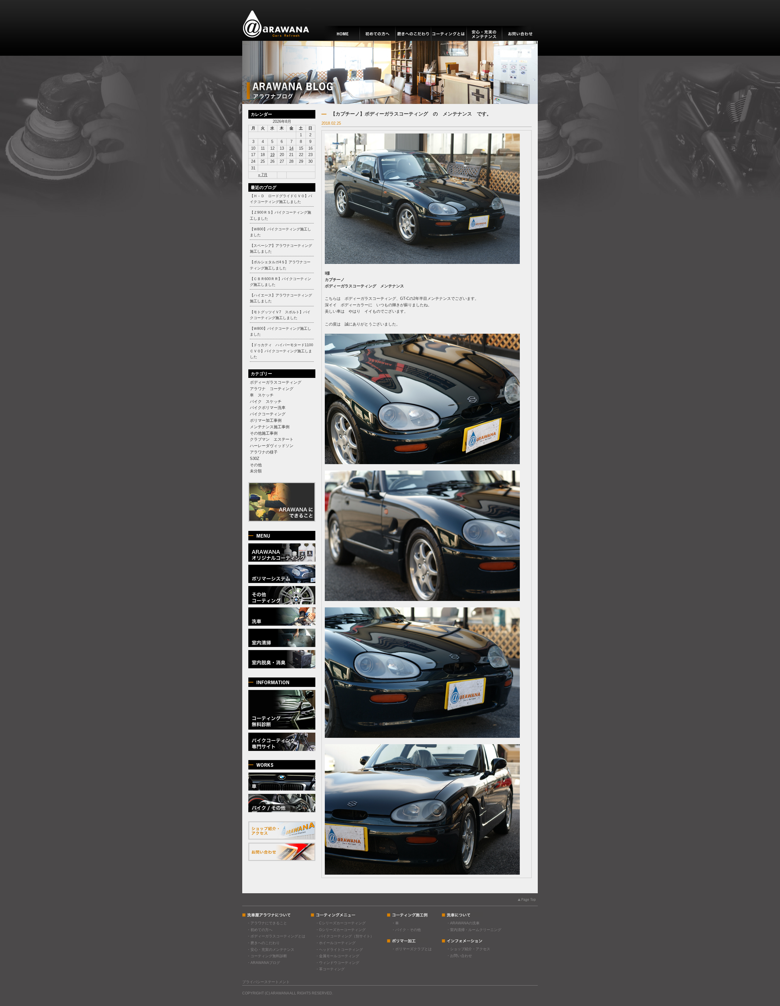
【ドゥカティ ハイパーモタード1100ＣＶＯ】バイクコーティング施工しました (281, 351)
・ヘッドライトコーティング (339, 949)
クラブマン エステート (271, 439)
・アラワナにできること (267, 923)
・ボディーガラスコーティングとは (276, 936)
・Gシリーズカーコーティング (340, 930)
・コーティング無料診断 (267, 956)
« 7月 (263, 174)
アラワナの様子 (264, 452)
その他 (256, 465)
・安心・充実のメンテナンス (270, 949)
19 (272, 154)
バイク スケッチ (266, 401)
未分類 (256, 471)
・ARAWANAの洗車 (463, 923)
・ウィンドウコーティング (337, 963)
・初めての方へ (259, 930)
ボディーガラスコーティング (275, 382)
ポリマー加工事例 (266, 420)
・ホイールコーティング (335, 943)
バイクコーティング (267, 414)
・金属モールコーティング (337, 956)
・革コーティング (330, 969)
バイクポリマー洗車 (267, 407)
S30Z (254, 458)
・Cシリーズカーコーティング (340, 923)
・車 (395, 923)
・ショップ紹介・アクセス (468, 949)
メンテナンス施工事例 (269, 427)
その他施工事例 (264, 433)
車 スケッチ (262, 395)
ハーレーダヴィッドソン (271, 445)
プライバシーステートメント (266, 982)
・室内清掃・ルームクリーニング (473, 930)
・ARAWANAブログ (263, 963)
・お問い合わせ (459, 956)
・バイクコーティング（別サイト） (344, 936)
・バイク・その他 (406, 930)
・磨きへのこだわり (263, 943)
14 (291, 148)
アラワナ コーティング (271, 388)
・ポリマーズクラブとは (412, 949)
